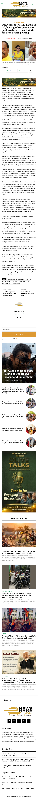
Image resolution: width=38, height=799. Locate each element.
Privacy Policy (19, 338)
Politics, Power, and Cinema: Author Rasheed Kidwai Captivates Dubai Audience (13, 442)
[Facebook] (17, 317)
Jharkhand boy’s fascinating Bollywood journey (27, 293)
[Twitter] (20, 317)
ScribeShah (11, 38)
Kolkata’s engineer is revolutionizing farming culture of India (10, 293)
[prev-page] (30, 346)
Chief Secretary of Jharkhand (15, 279)
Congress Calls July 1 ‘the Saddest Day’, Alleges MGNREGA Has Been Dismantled (13, 403)
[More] (30, 71)
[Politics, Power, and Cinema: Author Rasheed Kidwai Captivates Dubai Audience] (31, 442)
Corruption (28, 279)
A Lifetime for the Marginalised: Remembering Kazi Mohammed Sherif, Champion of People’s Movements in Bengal (18, 680)
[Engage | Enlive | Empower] (19, 4)
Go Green (5, 549)
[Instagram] (14, 721)
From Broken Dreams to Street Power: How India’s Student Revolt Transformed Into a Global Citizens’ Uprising (13, 390)
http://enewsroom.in (19, 314)
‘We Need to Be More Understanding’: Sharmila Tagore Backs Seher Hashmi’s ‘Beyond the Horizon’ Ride (16, 595)
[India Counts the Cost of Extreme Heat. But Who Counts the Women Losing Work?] (19, 535)
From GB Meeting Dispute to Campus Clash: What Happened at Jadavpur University (19, 637)
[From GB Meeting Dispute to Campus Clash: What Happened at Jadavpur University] (19, 620)
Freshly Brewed (19, 22)
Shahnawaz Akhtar (8, 380)
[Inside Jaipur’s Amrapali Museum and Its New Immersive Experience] (31, 429)
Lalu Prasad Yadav (24, 281)
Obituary (5, 676)
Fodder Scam (6, 281)
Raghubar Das (6, 283)
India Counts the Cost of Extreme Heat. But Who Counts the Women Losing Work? (19, 552)
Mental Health (7, 591)
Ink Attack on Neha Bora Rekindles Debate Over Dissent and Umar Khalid (18, 374)
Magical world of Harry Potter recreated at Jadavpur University (17, 783)
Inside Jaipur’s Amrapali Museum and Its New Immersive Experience (12, 429)
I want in (18, 334)
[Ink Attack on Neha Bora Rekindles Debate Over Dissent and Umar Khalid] (19, 363)
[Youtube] (28, 721)
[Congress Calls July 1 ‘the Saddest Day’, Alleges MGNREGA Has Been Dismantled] (31, 403)
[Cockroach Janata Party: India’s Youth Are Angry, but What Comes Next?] (31, 416)
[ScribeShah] (19, 304)
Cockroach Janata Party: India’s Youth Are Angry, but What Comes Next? (12, 416)
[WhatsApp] (24, 721)
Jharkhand (14, 281)
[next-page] (33, 346)
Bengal (4, 633)
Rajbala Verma (16, 283)
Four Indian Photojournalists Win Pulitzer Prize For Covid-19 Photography (17, 777)
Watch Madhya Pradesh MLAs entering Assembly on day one (18, 789)
